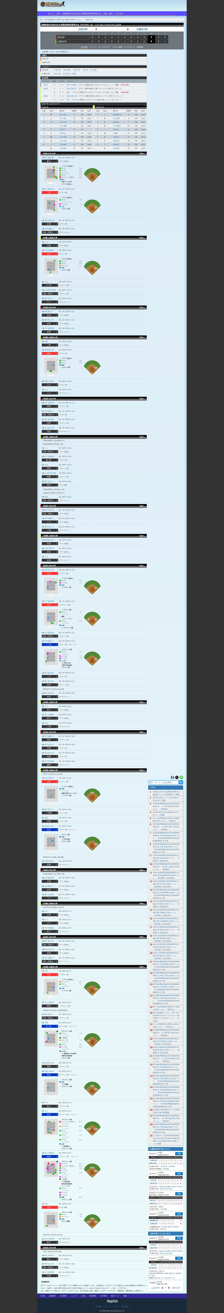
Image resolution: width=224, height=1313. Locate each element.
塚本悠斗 (116, 129)
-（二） (112, 85)
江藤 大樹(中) (49, 381)
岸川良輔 (116, 118)
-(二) (46, 242)
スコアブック (129, 47)
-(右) (46, 282)
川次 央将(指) (49, 1002)
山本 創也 (63, 141)
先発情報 (140, 47)
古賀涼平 (174, 1186)
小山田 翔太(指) (50, 290)
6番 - (69, 92)
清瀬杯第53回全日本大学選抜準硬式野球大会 (82, 13)
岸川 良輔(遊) (49, 250)
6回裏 (45, 88)
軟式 (93, 1296)
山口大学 (155, 1288)
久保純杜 (161, 1186)
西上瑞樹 (164, 1227)
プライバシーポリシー (112, 1306)
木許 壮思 (72, 157)
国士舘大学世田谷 (155, 1268)
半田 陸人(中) (49, 320)
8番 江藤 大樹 (72, 96)
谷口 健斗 (63, 118)
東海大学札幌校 (154, 1163)
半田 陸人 (63, 133)
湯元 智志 (63, 115)
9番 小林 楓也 (72, 85)
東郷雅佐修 (117, 115)
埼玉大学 (153, 1200)
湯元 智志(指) (49, 157)
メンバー (93, 47)
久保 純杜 (57, 70)
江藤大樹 (116, 141)
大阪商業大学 (153, 1220)
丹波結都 (166, 1169)
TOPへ (142, 153)
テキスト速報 (117, 47)
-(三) (46, 389)
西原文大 (172, 1273)
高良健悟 (168, 1186)
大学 (58, 13)
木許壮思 (57, 74)
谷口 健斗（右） (109, 92)
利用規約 (125, 1306)
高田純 (170, 1227)
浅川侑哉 (66, 74)
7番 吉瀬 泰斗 (72, 88)
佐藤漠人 (161, 1207)
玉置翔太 (176, 1227)
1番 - (68, 100)
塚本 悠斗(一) (49, 298)
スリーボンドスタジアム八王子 (108, 25)
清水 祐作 (63, 122)
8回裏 (45, 96)
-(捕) (46, 341)
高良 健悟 (66, 70)
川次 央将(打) (49, 778)
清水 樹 (85, 70)
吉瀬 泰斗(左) (49, 350)
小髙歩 (153, 1276)
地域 (125, 1296)
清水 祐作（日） (170, 1278)
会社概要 (98, 1306)
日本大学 (83, 29)
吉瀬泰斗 (116, 137)
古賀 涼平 (76, 70)
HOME (42, 1296)
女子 (103, 1296)
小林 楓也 (63, 144)
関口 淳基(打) (49, 1255)
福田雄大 (116, 122)
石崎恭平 (116, 144)
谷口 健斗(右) (49, 189)
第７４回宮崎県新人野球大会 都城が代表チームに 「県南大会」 (67, 19)
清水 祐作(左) (49, 220)
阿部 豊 (62, 129)
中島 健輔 (63, 126)
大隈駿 (73, 74)
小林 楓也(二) (49, 411)
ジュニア (74, 1296)
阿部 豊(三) (48, 312)
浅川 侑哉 (72, 693)
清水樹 (180, 1186)
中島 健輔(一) (49, 229)
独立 (115, 1296)
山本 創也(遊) (49, 403)
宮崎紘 (166, 1273)
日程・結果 (108, 13)
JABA (83, 1296)
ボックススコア (104, 47)
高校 (52, 1296)
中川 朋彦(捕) (49, 328)
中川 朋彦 (93, 70)
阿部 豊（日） (159, 1278)
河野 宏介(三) (49, 527)
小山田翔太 (117, 126)
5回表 (45, 85)
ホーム (50, 13)
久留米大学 (142, 29)
